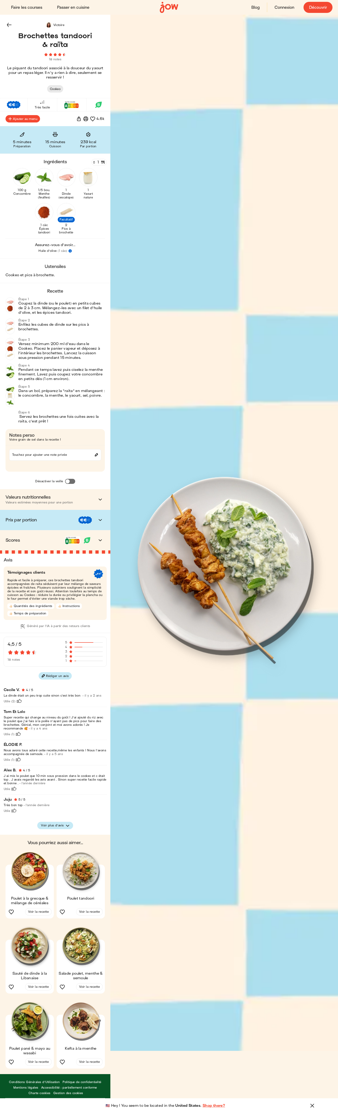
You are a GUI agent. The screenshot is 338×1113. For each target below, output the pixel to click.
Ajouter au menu (25, 119)
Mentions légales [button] (25, 1087)
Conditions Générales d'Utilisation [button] (34, 1082)
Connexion (284, 7)
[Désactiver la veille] (70, 481)
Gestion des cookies (68, 1093)
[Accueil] (169, 7)
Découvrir (318, 7)
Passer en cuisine (73, 7)
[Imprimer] (86, 119)
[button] (9, 25)
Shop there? (214, 1106)
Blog (255, 7)
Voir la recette (38, 911)
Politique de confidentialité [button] (82, 1082)
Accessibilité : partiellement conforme (69, 1087)
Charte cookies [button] (40, 1093)
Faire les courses (26, 7)
